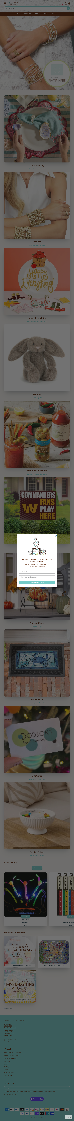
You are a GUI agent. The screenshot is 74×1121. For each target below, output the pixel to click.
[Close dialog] (56, 536)
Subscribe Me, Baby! (37, 582)
